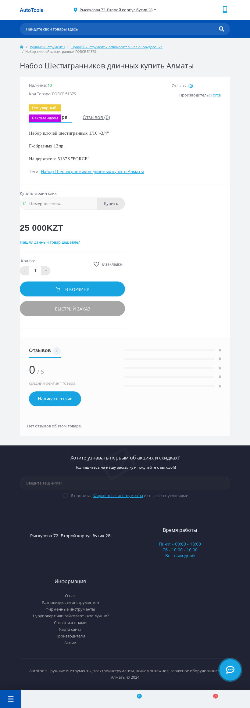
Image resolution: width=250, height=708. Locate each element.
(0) (190, 85)
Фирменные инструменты (118, 495)
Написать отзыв (55, 398)
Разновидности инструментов (70, 602)
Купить (111, 203)
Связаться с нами (70, 622)
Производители (70, 636)
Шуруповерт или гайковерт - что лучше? (70, 616)
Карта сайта (70, 629)
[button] (116, 10)
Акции (70, 642)
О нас (70, 595)
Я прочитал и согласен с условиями (129, 495)
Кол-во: (28, 260)
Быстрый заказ (72, 309)
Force (216, 95)
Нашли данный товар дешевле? (50, 242)
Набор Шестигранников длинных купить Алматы (92, 171)
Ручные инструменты (47, 47)
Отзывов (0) (96, 117)
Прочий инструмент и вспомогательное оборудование (116, 47)
